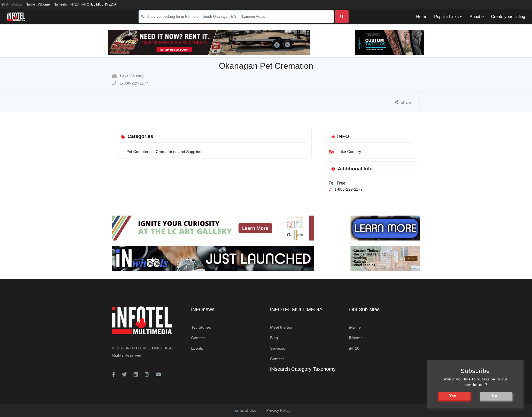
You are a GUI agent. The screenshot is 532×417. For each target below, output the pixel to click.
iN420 (74, 4)
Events (197, 348)
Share (406, 102)
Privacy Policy (278, 410)
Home (421, 16)
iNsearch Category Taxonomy (303, 369)
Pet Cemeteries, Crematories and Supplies (163, 151)
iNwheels (60, 4)
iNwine (30, 4)
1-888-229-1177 (133, 83)
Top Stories (201, 327)
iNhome (44, 4)
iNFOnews (13, 4)
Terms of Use (244, 410)
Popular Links (446, 16)
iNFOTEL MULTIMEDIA (98, 4)
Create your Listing (508, 16)
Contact (198, 338)
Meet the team (283, 327)
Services (277, 348)
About (475, 16)
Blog (274, 338)
